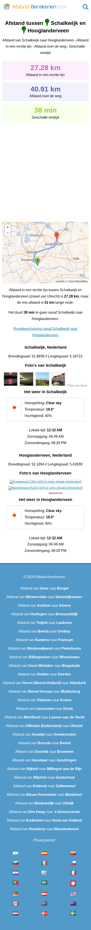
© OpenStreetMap (77, 281)
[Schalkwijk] (11, 386)
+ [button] (8, 227)
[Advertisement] (45, 169)
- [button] (8, 233)
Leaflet (60, 281)
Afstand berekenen (50, 577)
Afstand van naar (44, 588)
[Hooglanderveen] (45, 481)
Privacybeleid (44, 840)
